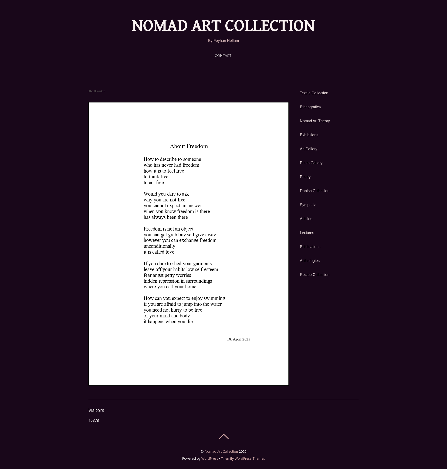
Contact (223, 56)
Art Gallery (308, 149)
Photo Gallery (311, 163)
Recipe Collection (314, 275)
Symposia (308, 205)
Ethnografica (310, 107)
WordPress (209, 458)
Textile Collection (314, 93)
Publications (310, 247)
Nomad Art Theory (315, 121)
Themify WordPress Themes (243, 458)
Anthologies (310, 261)
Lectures (307, 233)
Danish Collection (314, 191)
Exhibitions (309, 135)
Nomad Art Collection (221, 451)
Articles (306, 219)
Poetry (305, 177)
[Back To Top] (223, 436)
